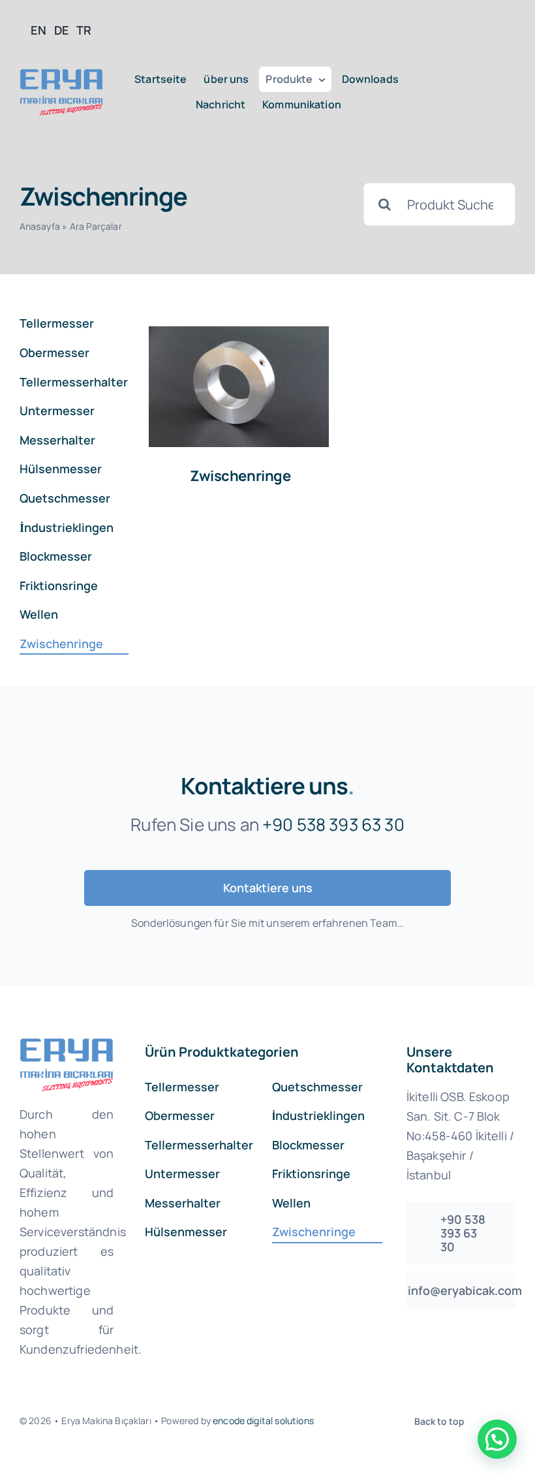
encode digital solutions (263, 1420)
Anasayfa (40, 226)
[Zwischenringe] (239, 386)
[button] (497, 1439)
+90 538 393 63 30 (333, 824)
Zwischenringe (240, 476)
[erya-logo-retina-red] (61, 75)
